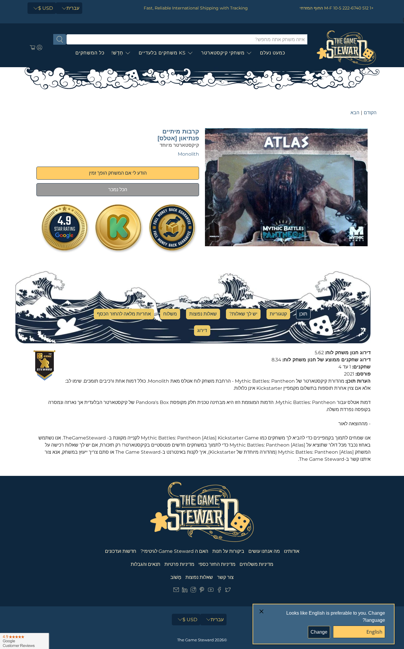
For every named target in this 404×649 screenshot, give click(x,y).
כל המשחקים (89, 53)
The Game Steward (195, 639)
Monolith (188, 154)
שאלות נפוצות (203, 314)
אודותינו (291, 551)
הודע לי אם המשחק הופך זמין (118, 173)
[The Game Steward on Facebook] (219, 591)
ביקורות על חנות (228, 551)
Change (319, 631)
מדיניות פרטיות (179, 564)
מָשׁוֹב (175, 577)
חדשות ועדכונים (120, 551)
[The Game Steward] (346, 47)
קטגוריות (278, 314)
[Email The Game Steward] (176, 591)
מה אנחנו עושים (264, 551)
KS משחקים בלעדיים (162, 53)
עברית (73, 8)
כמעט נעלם (272, 53)
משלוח (170, 314)
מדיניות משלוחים (256, 564)
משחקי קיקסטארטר (223, 53)
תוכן (303, 314)
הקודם (370, 112)
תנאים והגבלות (145, 564)
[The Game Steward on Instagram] (193, 591)
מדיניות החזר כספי (216, 564)
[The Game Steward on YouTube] (211, 591)
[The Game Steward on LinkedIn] (185, 591)
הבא (354, 112)
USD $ (45, 8)
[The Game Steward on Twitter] (228, 591)
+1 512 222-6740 (358, 8)
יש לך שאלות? (243, 314)
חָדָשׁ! (117, 53)
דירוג (202, 330)
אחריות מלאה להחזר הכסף (124, 314)
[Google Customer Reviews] (24, 641)
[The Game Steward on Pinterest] (202, 591)
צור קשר (225, 577)
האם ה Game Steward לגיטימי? (174, 551)
